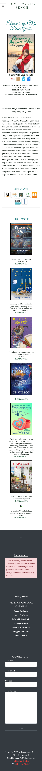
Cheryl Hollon (21, 623)
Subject (8, 680)
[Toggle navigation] (3, 6)
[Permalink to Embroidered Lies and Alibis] (21, 420)
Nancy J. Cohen (21, 615)
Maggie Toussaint (21, 631)
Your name (10, 660)
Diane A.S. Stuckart (21, 627)
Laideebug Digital (21, 760)
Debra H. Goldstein (21, 619)
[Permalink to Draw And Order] (21, 477)
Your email (10, 670)
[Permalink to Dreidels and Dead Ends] (21, 284)
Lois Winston (21, 635)
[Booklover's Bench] (24, 6)
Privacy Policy (21, 596)
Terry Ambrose (21, 611)
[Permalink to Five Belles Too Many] (21, 333)
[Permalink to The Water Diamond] (21, 380)
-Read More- (21, 263)
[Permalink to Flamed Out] (21, 240)
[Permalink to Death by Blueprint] (21, 507)
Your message (11, 690)
